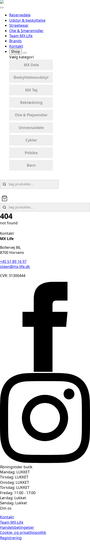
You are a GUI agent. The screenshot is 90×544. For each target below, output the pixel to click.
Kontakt (16, 46)
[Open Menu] (2, 7)
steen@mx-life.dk (15, 266)
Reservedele (19, 15)
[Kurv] (4, 198)
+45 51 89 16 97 (13, 261)
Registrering (11, 537)
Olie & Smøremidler (26, 30)
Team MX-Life (21, 35)
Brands (15, 40)
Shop (15, 51)
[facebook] (45, 370)
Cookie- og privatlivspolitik (23, 532)
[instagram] (45, 461)
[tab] (31, 65)
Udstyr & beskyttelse (27, 20)
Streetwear (19, 25)
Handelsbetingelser (17, 527)
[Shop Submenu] (25, 53)
